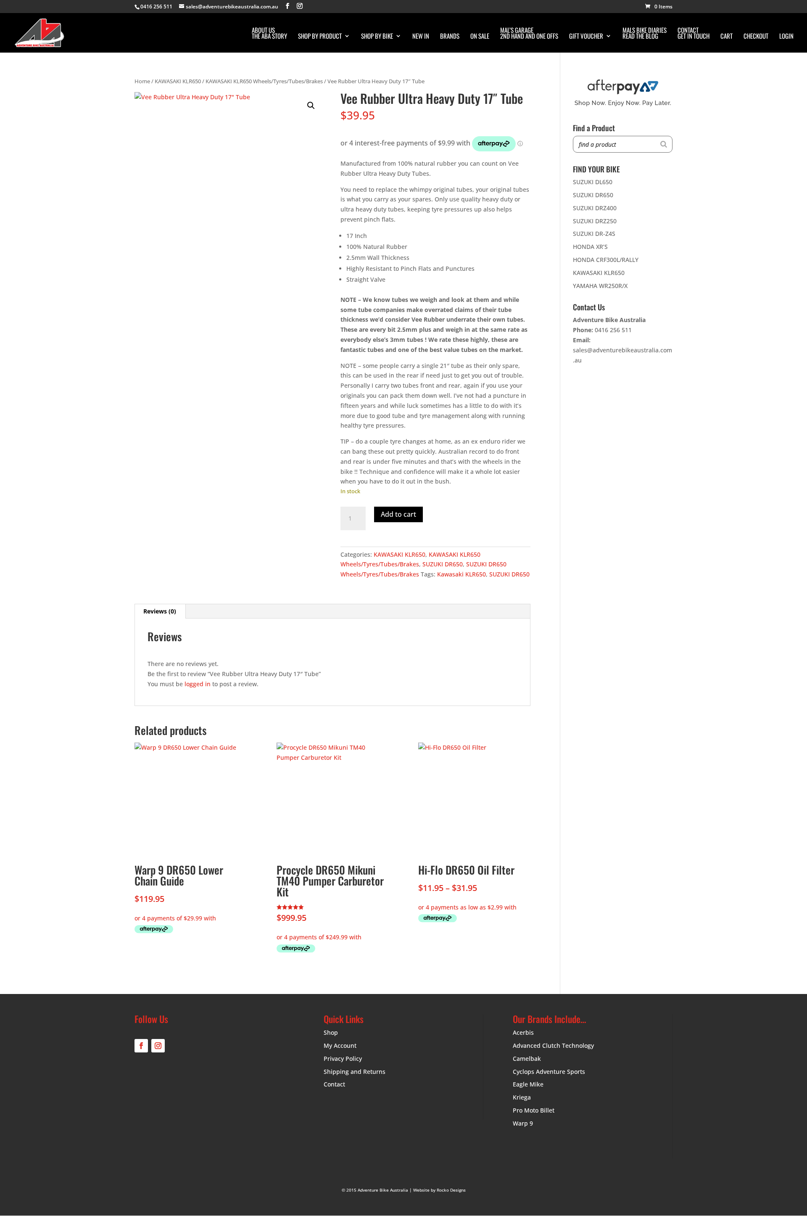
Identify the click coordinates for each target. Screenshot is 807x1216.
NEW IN (420, 36)
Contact (334, 1084)
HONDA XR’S (590, 247)
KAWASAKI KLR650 (178, 81)
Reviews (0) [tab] (159, 611)
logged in (198, 684)
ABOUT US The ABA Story (269, 33)
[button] (311, 105)
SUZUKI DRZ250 (595, 221)
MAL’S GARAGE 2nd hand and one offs (529, 33)
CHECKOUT (756, 36)
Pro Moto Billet (533, 1110)
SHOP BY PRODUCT (320, 36)
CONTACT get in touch (693, 33)
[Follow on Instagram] (158, 1045)
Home (142, 81)
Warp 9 (523, 1123)
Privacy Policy (343, 1059)
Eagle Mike (528, 1084)
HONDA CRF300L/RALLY (605, 260)
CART (726, 36)
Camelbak (527, 1059)
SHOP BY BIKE (377, 36)
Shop (331, 1032)
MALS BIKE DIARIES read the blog (644, 33)
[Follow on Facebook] (141, 1045)
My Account (340, 1045)
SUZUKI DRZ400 (595, 208)
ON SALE (479, 36)
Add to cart (398, 514)
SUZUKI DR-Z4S (594, 234)
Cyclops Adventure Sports (549, 1072)
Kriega (522, 1097)
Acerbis (523, 1032)
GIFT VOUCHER (586, 36)
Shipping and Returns (354, 1072)
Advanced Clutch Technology (553, 1045)
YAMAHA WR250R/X (600, 286)
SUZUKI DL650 (592, 182)
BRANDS (449, 36)
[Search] (663, 144)
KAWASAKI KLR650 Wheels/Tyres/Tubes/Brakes (264, 81)
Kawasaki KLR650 (461, 574)
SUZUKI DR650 (442, 564)
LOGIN (786, 36)
